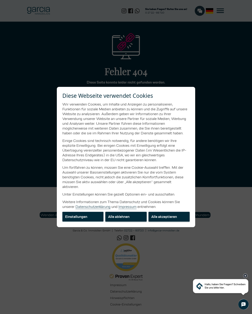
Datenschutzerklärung (93, 207)
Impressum (127, 207)
